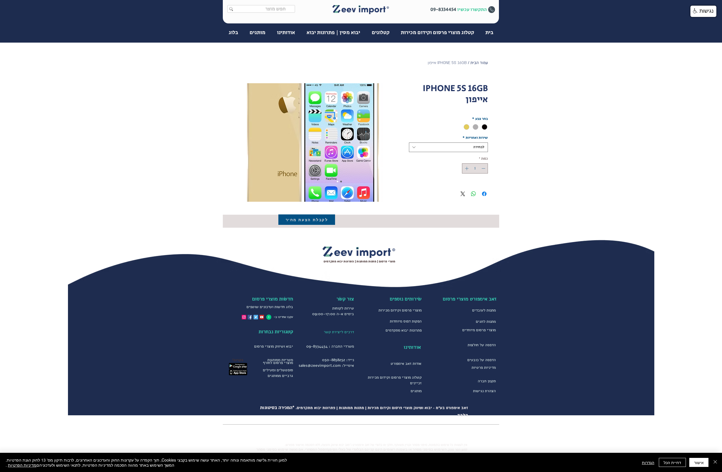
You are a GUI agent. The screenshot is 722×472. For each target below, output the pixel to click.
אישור (699, 462)
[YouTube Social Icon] (261, 317)
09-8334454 (317, 346)
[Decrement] (484, 168)
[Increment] (466, 168)
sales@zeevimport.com (320, 365)
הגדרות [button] (648, 462)
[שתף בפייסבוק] (484, 193)
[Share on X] (462, 193)
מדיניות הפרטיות (22, 465)
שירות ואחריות (475, 138)
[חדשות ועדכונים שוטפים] (269, 317)
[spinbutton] (475, 168)
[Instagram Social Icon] (244, 317)
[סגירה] (715, 462)
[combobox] (448, 147)
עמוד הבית (479, 62)
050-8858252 (333, 360)
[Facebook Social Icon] (250, 317)
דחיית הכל (672, 462)
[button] (703, 11)
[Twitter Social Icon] (256, 317)
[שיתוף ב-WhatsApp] (473, 193)
